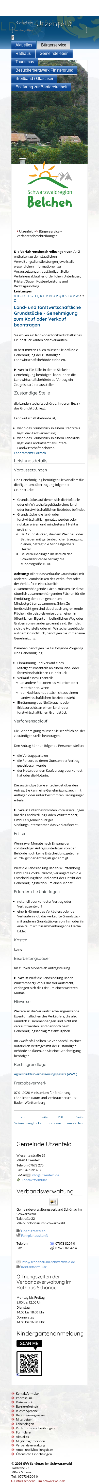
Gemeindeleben (54, 53)
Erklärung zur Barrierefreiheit (41, 87)
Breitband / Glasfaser (34, 78)
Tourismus (24, 62)
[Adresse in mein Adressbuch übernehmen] (55, 1205)
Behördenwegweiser (30, 1415)
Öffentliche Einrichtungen (34, 1454)
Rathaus (23, 53)
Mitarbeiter (24, 1419)
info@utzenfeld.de (45, 1175)
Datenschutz (25, 1402)
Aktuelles (23, 45)
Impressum (24, 1398)
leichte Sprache (27, 1411)
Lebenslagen (25, 1424)
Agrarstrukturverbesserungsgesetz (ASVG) (45, 1074)
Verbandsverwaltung (30, 1445)
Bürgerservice (53, 45)
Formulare (23, 1432)
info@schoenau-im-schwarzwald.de (48, 1262)
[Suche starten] (12, 37)
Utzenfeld (26, 231)
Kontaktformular (34, 1180)
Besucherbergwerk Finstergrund (44, 70)
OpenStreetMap (33, 1231)
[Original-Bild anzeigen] (29, 1375)
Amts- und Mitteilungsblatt (34, 1449)
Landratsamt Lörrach (30, 453)
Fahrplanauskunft (34, 1235)
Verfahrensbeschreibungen (35, 1428)
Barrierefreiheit (27, 1406)
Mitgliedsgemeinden (30, 1441)
